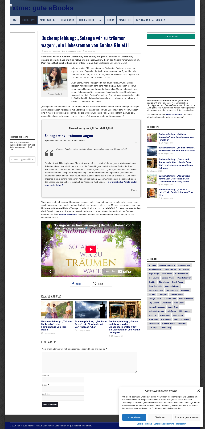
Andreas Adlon (184, 265)
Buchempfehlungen (73, 51)
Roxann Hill (166, 319)
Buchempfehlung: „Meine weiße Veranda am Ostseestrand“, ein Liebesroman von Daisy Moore (174, 179)
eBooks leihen (86, 20)
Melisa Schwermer (156, 311)
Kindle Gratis (47, 20)
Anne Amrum (170, 269)
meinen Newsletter (68, 214)
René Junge (178, 315)
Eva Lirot (152, 282)
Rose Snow (153, 319)
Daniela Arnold (168, 278)
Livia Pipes (166, 303)
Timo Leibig (166, 328)
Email (44, 385)
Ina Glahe (185, 290)
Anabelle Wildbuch (167, 265)
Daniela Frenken (184, 278)
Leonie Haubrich (186, 299)
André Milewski (155, 269)
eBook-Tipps (28, 20)
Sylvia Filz (182, 324)
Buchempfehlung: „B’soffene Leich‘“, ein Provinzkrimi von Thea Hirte (176, 192)
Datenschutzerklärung (164, 424)
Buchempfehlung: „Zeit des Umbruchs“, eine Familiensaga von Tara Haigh (56, 325)
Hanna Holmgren (156, 290)
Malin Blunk (179, 303)
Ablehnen (159, 417)
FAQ (100, 20)
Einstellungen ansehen (186, 417)
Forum (110, 20)
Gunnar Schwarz (172, 286)
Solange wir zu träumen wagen (69, 135)
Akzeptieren (134, 417)
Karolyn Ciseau (155, 299)
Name (45, 375)
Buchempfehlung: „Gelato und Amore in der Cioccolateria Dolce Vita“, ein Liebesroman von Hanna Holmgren (124, 327)
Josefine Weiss (176, 294)
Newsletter (125, 20)
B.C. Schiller (184, 269)
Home (14, 20)
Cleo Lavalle (154, 278)
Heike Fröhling (172, 290)
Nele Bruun (171, 311)
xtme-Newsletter (174, 114)
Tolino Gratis (66, 20)
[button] (198, 390)
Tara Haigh (153, 328)
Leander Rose (170, 299)
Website (46, 394)
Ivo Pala (152, 294)
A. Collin (152, 265)
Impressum (181, 424)
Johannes (56, 51)
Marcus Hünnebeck (157, 307)
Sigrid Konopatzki (181, 319)
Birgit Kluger (154, 274)
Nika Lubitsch (185, 311)
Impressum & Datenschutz (150, 20)
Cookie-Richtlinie (144, 424)
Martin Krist (173, 307)
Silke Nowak (154, 324)
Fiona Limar (164, 282)
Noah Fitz (153, 315)
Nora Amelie (165, 315)
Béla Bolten (167, 274)
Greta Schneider (155, 286)
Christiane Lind (181, 274)
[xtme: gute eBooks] (42, 8)
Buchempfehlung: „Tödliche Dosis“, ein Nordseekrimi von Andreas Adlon (91, 324)
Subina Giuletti (168, 324)
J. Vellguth (162, 294)
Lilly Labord (154, 303)
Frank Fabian (177, 282)
